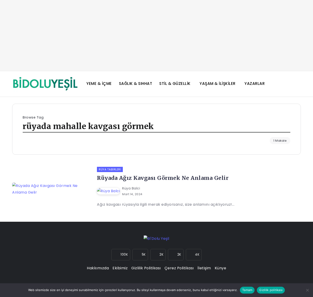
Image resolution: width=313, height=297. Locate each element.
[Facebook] (140, 254)
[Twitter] (158, 254)
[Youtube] (175, 254)
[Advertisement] (156, 35)
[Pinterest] (194, 254)
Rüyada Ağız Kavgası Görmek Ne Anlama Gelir (162, 178)
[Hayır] (307, 290)
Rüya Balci (131, 188)
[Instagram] (121, 254)
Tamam (247, 290)
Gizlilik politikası (271, 290)
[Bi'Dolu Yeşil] (45, 83)
